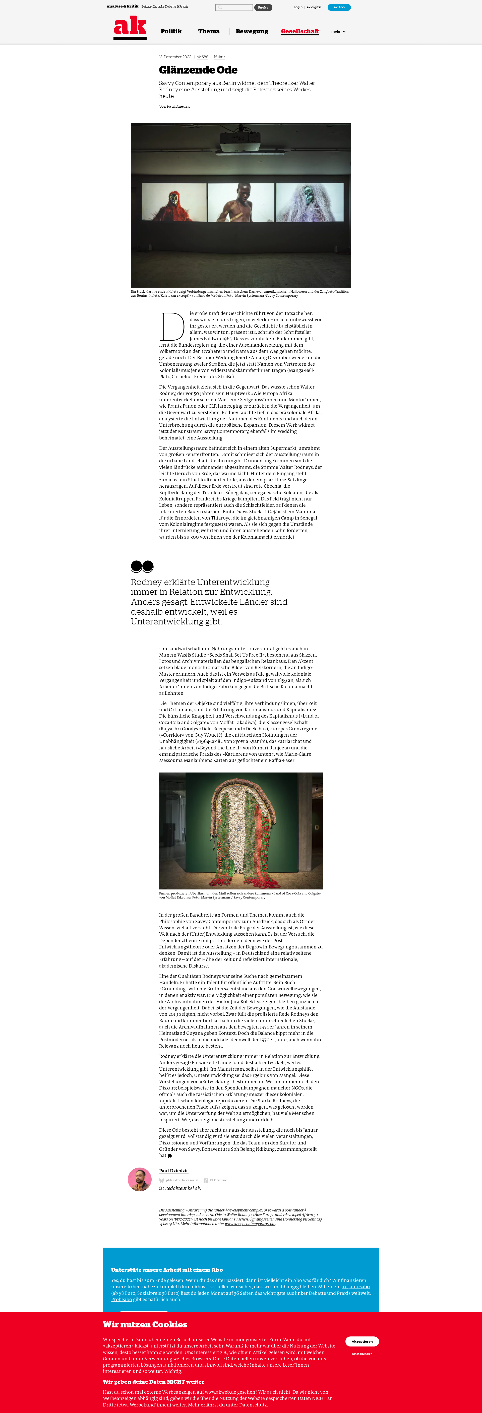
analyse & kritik (123, 6)
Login (298, 7)
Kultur (219, 57)
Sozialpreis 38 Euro (157, 1293)
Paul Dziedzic (179, 106)
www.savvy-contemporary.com (250, 1223)
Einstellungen (362, 1354)
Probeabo (121, 1299)
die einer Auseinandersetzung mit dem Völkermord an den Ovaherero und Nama (231, 348)
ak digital (314, 7)
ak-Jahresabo (356, 1286)
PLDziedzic (218, 1180)
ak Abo (339, 7)
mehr (336, 31)
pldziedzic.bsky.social (181, 1180)
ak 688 (202, 57)
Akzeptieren (362, 1341)
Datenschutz (253, 1405)
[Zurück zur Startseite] (130, 25)
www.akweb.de (220, 1392)
